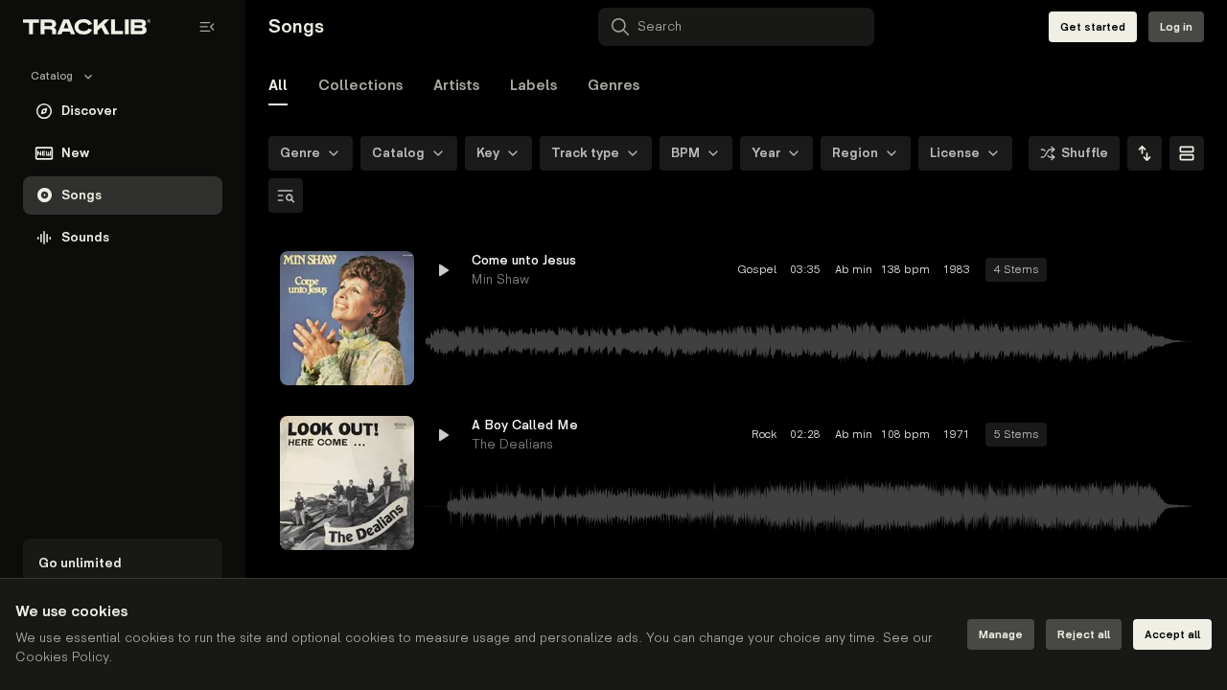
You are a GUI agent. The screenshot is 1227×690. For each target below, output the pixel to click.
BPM (685, 153)
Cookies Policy (61, 657)
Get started (1092, 27)
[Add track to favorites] (1108, 270)
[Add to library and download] (1142, 270)
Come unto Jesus (524, 260)
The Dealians (512, 444)
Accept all (1172, 635)
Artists (456, 86)
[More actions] (1177, 270)
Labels (533, 86)
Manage (1001, 635)
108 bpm (905, 434)
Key (487, 153)
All (278, 86)
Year (766, 153)
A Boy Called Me (525, 425)
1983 (956, 270)
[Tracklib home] (86, 26)
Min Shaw (500, 279)
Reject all (1083, 635)
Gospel (756, 270)
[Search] (285, 195)
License (955, 153)
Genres (613, 86)
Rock (764, 434)
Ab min (851, 270)
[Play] (347, 318)
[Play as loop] (1073, 270)
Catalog (398, 153)
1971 (956, 434)
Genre (300, 153)
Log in (1176, 27)
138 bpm (905, 270)
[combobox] (1144, 153)
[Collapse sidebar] (207, 27)
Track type (585, 153)
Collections (360, 86)
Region (855, 153)
